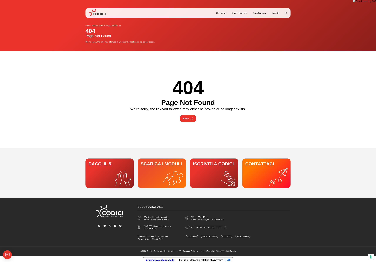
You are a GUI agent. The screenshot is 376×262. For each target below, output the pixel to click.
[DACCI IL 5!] (109, 173)
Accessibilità (163, 236)
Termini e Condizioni (146, 236)
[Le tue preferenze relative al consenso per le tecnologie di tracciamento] (371, 257)
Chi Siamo (221, 13)
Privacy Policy (143, 239)
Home (186, 118)
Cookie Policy (157, 239)
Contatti (275, 13)
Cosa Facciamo (239, 13)
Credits (233, 251)
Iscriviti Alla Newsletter (208, 227)
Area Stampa (259, 13)
